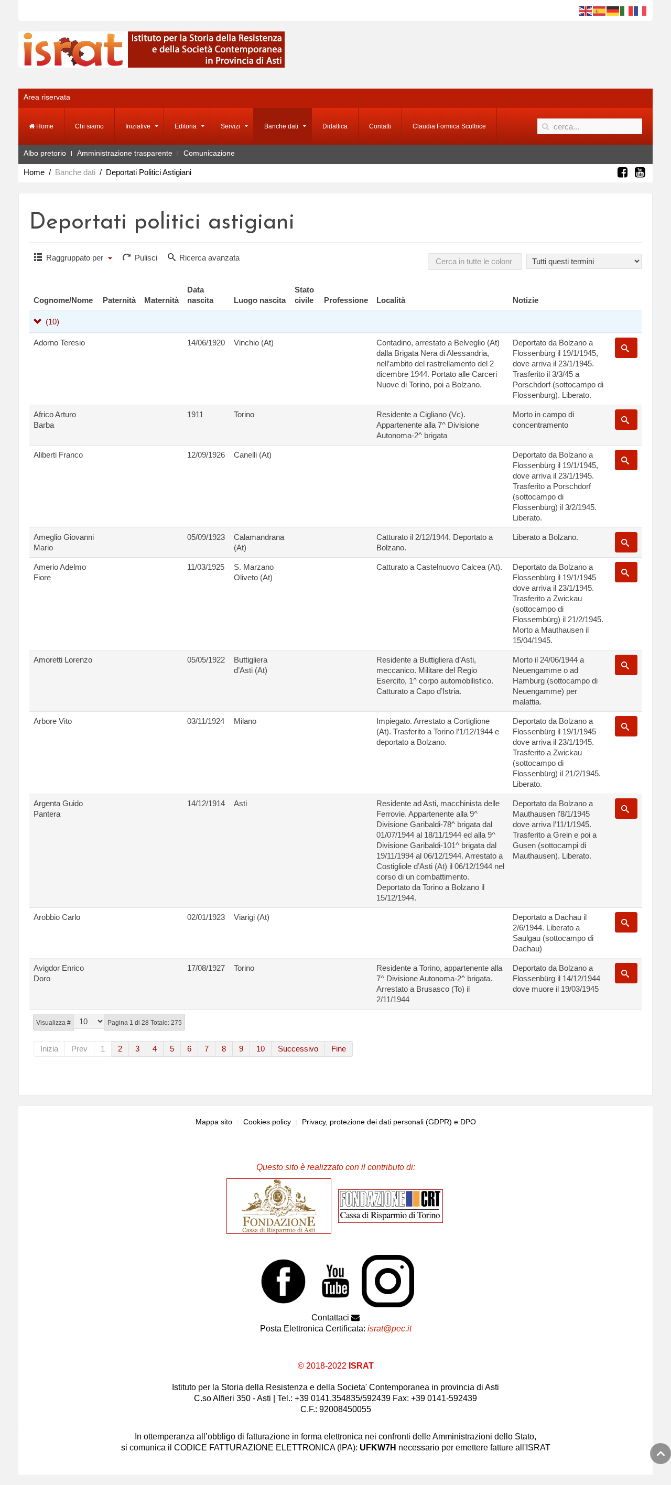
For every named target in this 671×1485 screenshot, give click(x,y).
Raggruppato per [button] (74, 257)
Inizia (49, 1048)
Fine (338, 1048)
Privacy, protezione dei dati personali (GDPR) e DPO (389, 1122)
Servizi (230, 126)
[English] (586, 10)
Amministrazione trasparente (124, 153)
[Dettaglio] (626, 348)
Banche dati (281, 126)
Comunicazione (209, 153)
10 (260, 1048)
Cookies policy (267, 1122)
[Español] (600, 10)
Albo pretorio (45, 153)
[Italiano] (627, 10)
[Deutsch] (613, 10)
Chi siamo (89, 126)
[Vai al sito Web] (281, 1205)
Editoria (186, 126)
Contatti (380, 126)
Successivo (298, 1048)
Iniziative (137, 126)
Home (44, 126)
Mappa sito (214, 1122)
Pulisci (145, 257)
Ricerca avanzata (208, 257)
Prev (79, 1048)
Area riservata (47, 97)
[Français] (640, 10)
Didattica (335, 126)
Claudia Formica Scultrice (449, 126)
